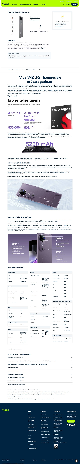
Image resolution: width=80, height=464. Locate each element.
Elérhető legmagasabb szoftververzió (13, 292)
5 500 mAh (22, 324)
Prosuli (29, 435)
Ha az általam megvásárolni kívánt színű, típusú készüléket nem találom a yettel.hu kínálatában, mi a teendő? (31, 360)
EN (69, 4)
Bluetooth (55, 324)
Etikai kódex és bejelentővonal (31, 421)
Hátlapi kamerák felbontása (34, 284)
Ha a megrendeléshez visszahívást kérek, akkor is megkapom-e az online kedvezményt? (27, 364)
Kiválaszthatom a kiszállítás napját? (15, 374)
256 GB (21, 313)
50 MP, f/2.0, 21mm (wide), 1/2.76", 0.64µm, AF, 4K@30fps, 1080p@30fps (45, 307)
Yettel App (43, 4)
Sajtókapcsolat (31, 433)
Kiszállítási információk (45, 417)
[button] (76, 461)
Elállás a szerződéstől (45, 434)
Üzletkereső (43, 414)
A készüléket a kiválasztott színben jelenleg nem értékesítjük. (62, 23)
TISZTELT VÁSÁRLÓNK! (58, 414)
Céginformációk (31, 417)
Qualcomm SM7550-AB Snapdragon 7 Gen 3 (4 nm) (23, 298)
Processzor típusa (12, 297)
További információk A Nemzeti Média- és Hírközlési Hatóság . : (59, 440)
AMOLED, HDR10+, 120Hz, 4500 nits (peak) (23, 333)
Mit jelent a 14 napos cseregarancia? (15, 377)
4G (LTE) (54, 290)
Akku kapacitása (12, 324)
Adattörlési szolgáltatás (46, 440)
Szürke (33, 19)
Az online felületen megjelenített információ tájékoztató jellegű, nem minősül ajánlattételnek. (23, 389)
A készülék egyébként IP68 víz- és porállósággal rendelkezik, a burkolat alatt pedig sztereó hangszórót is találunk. (32, 176)
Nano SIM (66, 278)
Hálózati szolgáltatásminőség (32, 447)
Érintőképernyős (23, 281)
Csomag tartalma (34, 313)
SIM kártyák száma (56, 275)
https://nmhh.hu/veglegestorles (60, 442)
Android (21, 288)
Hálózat (54, 272)
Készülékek (14, 4)
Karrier (29, 438)
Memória (10, 307)
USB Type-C (66, 304)
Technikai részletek (27, 69)
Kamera (32, 272)
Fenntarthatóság (31, 444)
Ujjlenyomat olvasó (67, 338)
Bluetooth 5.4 (66, 327)
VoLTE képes (55, 296)
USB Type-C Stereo (67, 314)
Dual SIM (66, 275)
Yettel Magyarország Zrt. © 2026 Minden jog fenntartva (66, 459)
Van (65, 317)
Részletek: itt (12, 57)
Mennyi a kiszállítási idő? (13, 370)
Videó (32, 300)
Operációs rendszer (12, 288)
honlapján (56, 441)
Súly (9, 275)
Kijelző (9, 329)
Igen (43, 336)
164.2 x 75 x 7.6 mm (23, 278)
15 (46, 332)
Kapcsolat (43, 411)
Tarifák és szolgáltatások (25, 4)
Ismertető (18, 69)
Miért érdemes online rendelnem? (15, 357)
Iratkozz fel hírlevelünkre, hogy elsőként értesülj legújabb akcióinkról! (72, 416)
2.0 (64, 307)
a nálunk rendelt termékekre (43, 56)
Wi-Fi (54, 317)
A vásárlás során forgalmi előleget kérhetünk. (15, 396)
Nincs (43, 319)
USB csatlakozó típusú (57, 304)
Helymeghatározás (56, 310)
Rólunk (29, 414)
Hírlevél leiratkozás (45, 437)
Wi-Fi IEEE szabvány (56, 320)
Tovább (42, 48)
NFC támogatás (67, 330)
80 (47, 332)
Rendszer (10, 286)
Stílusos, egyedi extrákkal (19, 163)
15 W (45, 331)
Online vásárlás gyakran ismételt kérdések (19, 354)
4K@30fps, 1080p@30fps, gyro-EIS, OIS (44, 300)
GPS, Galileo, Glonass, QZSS (67, 311)
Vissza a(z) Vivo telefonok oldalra (14, 349)
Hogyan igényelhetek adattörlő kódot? (16, 384)
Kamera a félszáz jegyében (19, 217)
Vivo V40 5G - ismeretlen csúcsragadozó (40, 79)
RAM (9, 310)
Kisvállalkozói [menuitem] (69, 1)
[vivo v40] (40, 114)
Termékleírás (11, 40)
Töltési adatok (33, 327)
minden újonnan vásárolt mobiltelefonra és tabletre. (15, 56)
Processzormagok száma (13, 302)
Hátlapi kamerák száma (35, 275)
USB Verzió (55, 307)
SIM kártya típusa (56, 278)
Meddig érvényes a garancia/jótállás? (15, 380)
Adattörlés (57, 411)
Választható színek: (34, 17)
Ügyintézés (35, 4)
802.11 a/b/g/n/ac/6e (67, 321)
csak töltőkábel (45, 316)
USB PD (47, 334)
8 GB (20, 310)
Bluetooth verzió (56, 327)
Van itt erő (12, 96)
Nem (20, 316)
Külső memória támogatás (11, 317)
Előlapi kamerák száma (35, 291)
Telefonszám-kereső (45, 431)
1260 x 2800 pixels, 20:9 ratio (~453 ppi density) (23, 342)
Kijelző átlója (11, 337)
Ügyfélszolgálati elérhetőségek (44, 428)
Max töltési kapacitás (35, 333)
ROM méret (11, 313)
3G (53, 287)
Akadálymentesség (32, 441)
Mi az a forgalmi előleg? (12, 367)
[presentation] (20, 27)
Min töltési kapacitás (34, 330)
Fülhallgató (33, 319)
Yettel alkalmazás (44, 424)
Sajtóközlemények (32, 430)
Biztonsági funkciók (57, 335)
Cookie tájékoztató (45, 442)
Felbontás (10, 341)
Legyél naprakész (71, 411)
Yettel (29, 411)
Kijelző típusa (11, 333)
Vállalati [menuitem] (76, 1)
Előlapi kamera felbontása (33, 295)
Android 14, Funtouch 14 (22, 292)
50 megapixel (44, 295)
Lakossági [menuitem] (62, 1)
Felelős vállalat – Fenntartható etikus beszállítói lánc (32, 426)
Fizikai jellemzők (12, 272)
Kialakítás (10, 281)
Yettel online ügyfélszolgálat (44, 421)
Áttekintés (11, 69)
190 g (21, 275)
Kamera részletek (34, 306)
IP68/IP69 (66, 341)
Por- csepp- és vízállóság (57, 341)
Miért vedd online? (37, 69)
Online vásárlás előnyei (13, 53)
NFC (54, 330)
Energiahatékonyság (12, 322)
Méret (10, 278)
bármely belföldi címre (29, 56)
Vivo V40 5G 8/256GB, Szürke (18, 12)
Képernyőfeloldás (56, 338)
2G (53, 284)
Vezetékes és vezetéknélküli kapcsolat (61, 301)
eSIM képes (55, 281)
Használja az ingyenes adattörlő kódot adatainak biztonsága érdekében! (58, 432)
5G (53, 293)
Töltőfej (32, 316)
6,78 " (21, 337)
